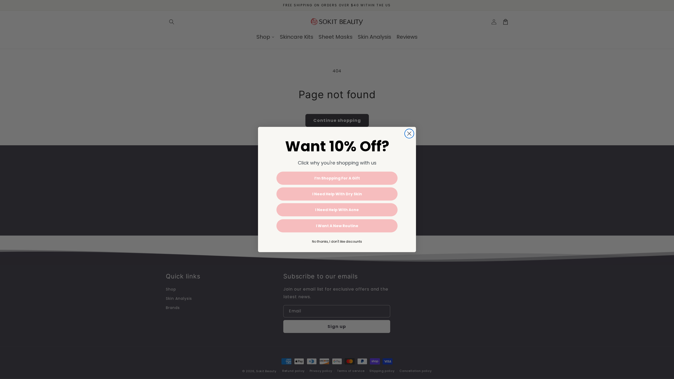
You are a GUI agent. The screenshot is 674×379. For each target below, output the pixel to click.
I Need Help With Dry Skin (337, 194)
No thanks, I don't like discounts (337, 241)
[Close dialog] (409, 133)
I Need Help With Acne (337, 209)
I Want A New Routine (337, 225)
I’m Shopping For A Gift (337, 178)
